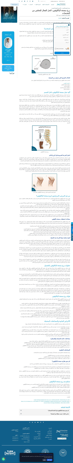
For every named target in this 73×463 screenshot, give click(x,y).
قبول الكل (49, 459)
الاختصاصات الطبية (45, 4)
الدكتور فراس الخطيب (66, 15)
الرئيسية (52, 4)
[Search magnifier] (38, 1)
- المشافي (39, 433)
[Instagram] (40, 422)
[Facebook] (27, 1)
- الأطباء (39, 435)
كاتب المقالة (8, 34)
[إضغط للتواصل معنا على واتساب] (3, 459)
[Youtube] (32, 1)
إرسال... (62, 52)
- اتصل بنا (50, 439)
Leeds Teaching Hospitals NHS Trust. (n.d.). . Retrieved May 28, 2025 (51, 399)
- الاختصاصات (49, 433)
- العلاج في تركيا (38, 431)
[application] (34, 4)
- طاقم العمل (49, 431)
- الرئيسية (50, 428)
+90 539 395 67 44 (15, 438)
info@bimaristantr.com (26, 429)
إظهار (60, 18)
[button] (14, 4)
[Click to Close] (68, 25)
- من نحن (50, 429)
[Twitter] (19, 1)
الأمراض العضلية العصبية (56, 8)
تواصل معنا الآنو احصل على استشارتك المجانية (8, 68)
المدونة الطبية (38, 4)
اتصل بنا (25, 4)
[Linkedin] (24, 1)
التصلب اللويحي (66, 83)
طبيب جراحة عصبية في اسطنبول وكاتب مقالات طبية (8, 54)
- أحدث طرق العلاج (48, 437)
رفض (44, 459)
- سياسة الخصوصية (37, 436)
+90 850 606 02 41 (15, 440)
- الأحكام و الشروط (37, 438)
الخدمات (31, 4)
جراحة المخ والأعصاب (66, 8)
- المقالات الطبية (49, 435)
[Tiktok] (32, 422)
